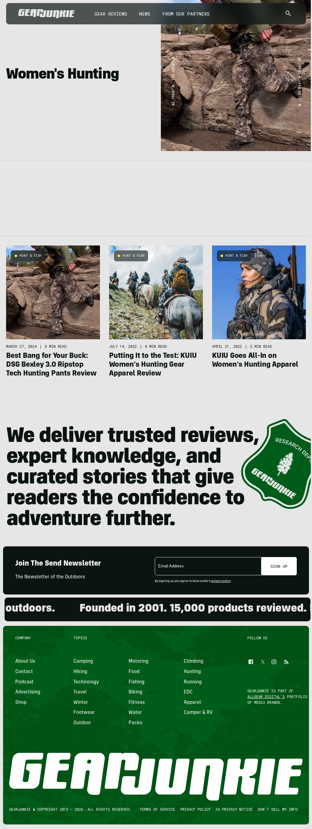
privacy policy (220, 581)
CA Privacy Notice (234, 809)
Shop (21, 702)
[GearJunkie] (46, 13)
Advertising (27, 692)
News (144, 14)
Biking (135, 692)
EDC (188, 692)
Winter (80, 702)
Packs (135, 723)
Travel (80, 692)
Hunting (192, 671)
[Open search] (288, 13)
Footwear (84, 712)
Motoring (138, 661)
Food (134, 671)
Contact (24, 671)
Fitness (137, 702)
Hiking (80, 671)
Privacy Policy (195, 809)
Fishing (136, 681)
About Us (25, 661)
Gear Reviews (110, 14)
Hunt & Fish (30, 256)
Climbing (193, 661)
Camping (83, 661)
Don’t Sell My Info (278, 809)
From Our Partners (186, 14)
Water (135, 712)
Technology (86, 681)
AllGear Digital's (266, 696)
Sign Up (279, 566)
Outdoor (82, 723)
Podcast (24, 681)
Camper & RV (198, 712)
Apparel (192, 702)
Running (193, 681)
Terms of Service (157, 809)
